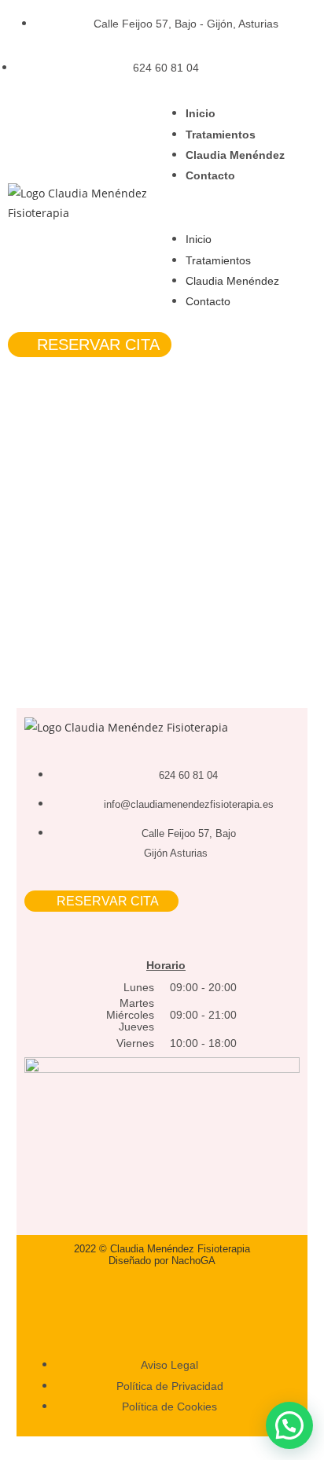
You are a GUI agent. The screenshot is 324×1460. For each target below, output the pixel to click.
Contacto (210, 175)
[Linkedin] (188, 1302)
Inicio (200, 113)
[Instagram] (134, 1302)
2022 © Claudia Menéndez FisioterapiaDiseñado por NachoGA (162, 1254)
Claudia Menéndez (235, 155)
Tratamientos (221, 134)
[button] (243, 207)
